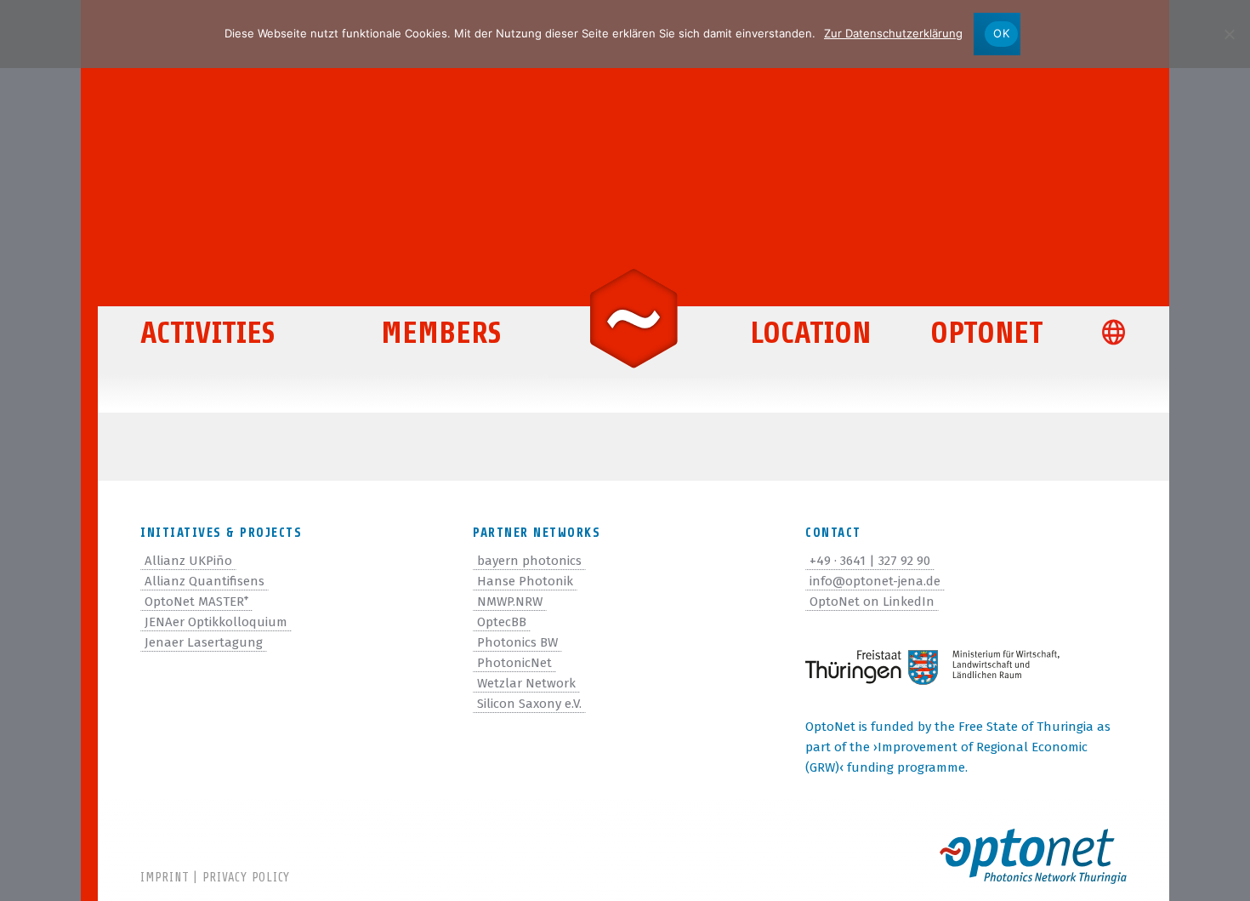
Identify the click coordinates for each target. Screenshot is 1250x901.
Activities (207, 333)
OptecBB (501, 622)
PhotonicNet (514, 662)
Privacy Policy (246, 877)
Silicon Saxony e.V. (529, 703)
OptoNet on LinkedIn (872, 601)
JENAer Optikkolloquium (216, 622)
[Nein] (1228, 34)
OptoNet (986, 333)
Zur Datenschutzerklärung (893, 33)
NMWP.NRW (510, 601)
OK (1001, 33)
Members (441, 333)
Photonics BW (517, 642)
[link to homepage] (633, 316)
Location (810, 333)
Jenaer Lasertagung (204, 642)
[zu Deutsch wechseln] (1121, 334)
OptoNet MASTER (196, 601)
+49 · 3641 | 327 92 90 (870, 560)
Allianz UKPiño (188, 560)
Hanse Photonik (525, 581)
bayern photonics (529, 560)
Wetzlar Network (526, 683)
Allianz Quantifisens (204, 581)
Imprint (164, 877)
